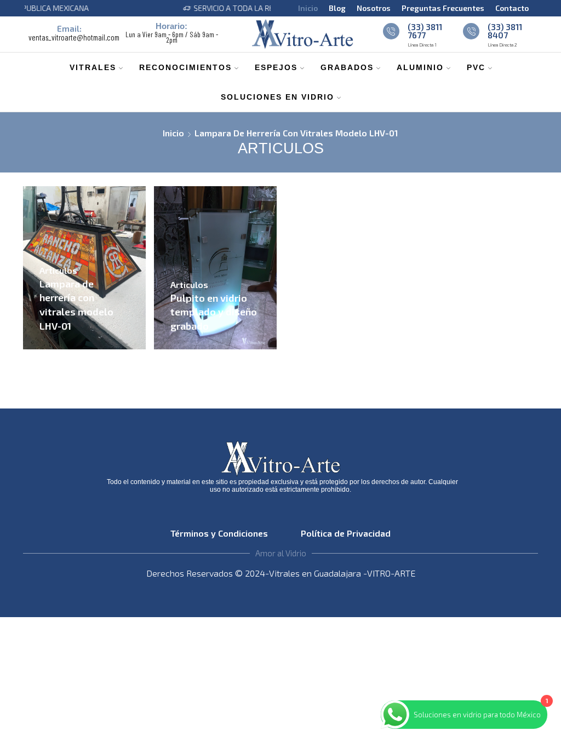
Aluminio (420, 67)
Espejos (276, 67)
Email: (69, 28)
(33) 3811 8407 (505, 31)
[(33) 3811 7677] (391, 31)
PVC (476, 67)
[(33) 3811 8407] (471, 31)
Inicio (173, 133)
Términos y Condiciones (222, 533)
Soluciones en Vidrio (277, 97)
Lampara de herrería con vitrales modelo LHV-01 (296, 133)
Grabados (347, 67)
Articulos (58, 270)
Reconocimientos (185, 67)
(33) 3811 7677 (425, 31)
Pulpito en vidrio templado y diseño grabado (213, 312)
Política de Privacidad (345, 533)
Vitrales (93, 67)
